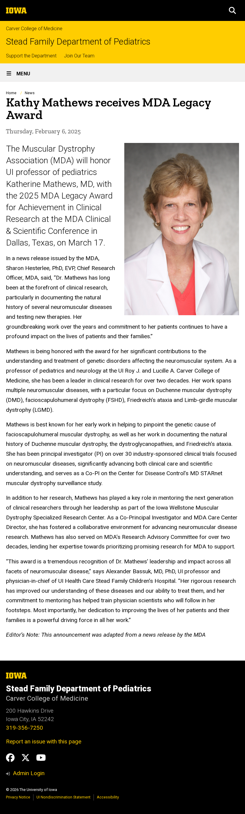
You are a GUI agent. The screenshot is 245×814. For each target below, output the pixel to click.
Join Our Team (79, 56)
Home (11, 93)
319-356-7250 (24, 727)
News (30, 93)
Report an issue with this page (43, 741)
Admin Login (29, 773)
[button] (232, 10)
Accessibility (108, 797)
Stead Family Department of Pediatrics (78, 41)
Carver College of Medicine (34, 28)
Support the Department (31, 56)
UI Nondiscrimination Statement (63, 797)
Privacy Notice (18, 797)
